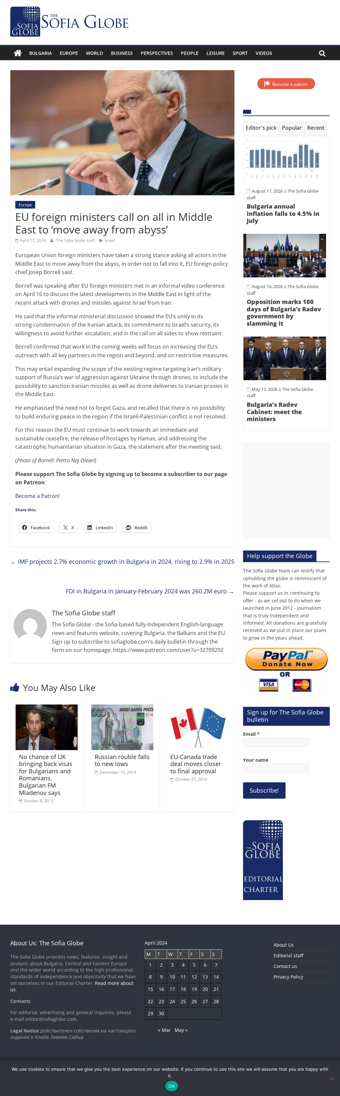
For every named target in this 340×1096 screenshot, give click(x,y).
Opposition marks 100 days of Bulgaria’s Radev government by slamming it (284, 312)
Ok (172, 1086)
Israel (110, 240)
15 (150, 989)
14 (216, 977)
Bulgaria (40, 53)
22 (150, 1001)
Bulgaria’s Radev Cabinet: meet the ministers (274, 411)
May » (181, 1030)
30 (161, 1013)
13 (205, 977)
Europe (69, 53)
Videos (264, 53)
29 (150, 1013)
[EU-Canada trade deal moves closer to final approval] (198, 708)
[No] (331, 1078)
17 (172, 989)
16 (161, 989)
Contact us (285, 966)
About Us (284, 945)
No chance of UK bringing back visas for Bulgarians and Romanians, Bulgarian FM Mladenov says (45, 775)
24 (172, 1001)
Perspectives (157, 53)
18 (183, 989)
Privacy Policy (288, 977)
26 (194, 1001)
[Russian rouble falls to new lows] (122, 708)
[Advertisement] (286, 490)
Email (251, 734)
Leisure (216, 53)
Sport (240, 53)
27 (205, 1001)
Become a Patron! (37, 496)
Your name (255, 760)
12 (194, 977)
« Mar (164, 1030)
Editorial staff (288, 955)
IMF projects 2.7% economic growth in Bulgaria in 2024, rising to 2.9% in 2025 (122, 561)
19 (194, 989)
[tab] (261, 129)
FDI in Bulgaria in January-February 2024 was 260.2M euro (150, 591)
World (94, 53)
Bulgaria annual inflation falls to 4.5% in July (283, 213)
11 (183, 977)
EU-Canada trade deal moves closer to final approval (195, 764)
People (190, 53)
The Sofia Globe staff (76, 240)
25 (183, 1001)
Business (122, 53)
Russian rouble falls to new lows (122, 760)
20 (205, 989)
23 (161, 1001)
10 (172, 977)
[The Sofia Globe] (17, 53)
